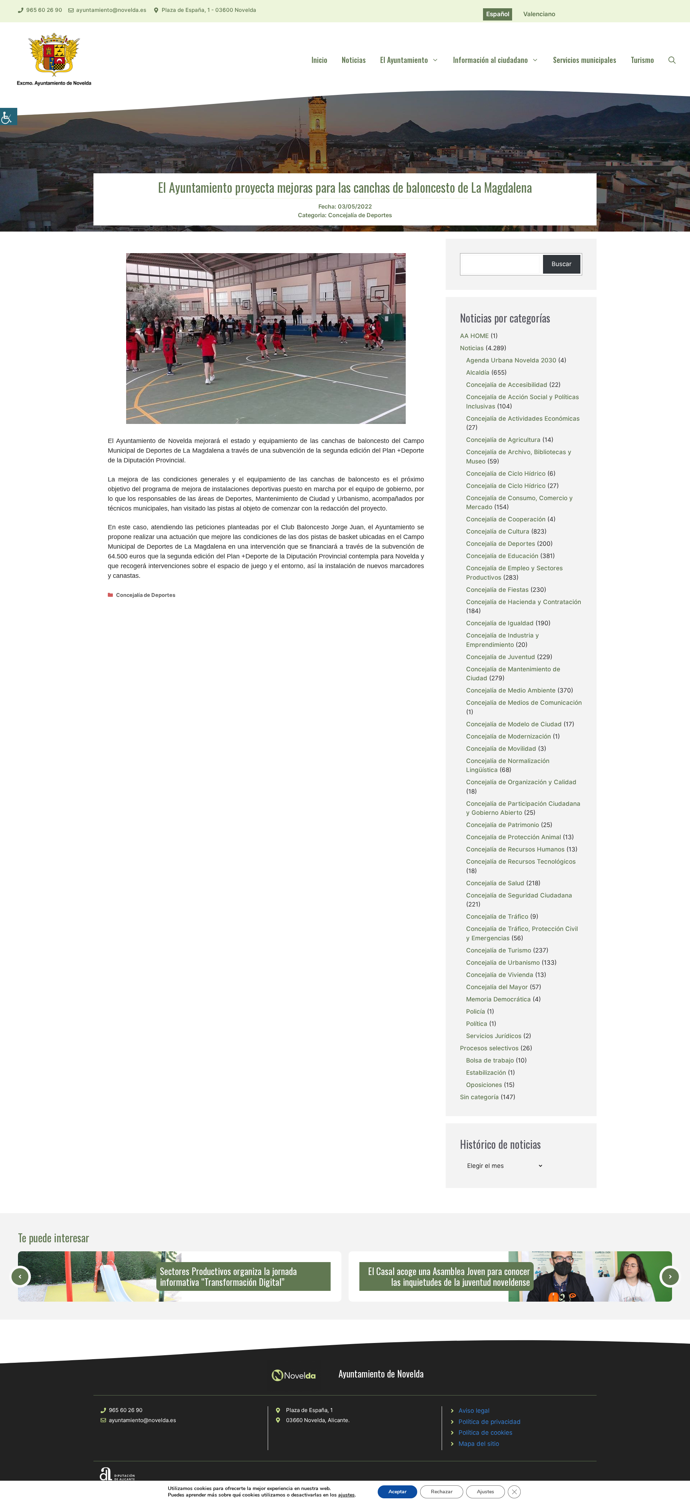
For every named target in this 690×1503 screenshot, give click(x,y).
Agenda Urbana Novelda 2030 (511, 360)
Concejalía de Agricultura (503, 439)
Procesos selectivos (489, 1048)
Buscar (561, 264)
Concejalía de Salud (495, 883)
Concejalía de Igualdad (500, 623)
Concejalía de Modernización (508, 736)
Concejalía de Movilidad (501, 748)
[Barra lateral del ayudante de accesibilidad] (8, 116)
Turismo (642, 59)
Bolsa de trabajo (490, 1060)
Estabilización (486, 1072)
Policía (475, 1011)
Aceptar (397, 1491)
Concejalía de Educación (502, 555)
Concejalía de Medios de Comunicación (524, 702)
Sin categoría (479, 1097)
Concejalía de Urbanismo (503, 962)
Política (476, 1023)
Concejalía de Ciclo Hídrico (506, 473)
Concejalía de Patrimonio (502, 824)
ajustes (346, 1495)
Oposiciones (484, 1084)
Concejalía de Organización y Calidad (521, 782)
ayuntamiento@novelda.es (111, 9)
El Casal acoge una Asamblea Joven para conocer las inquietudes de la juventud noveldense (449, 1276)
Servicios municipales (584, 59)
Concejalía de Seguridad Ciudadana (519, 895)
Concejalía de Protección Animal (513, 837)
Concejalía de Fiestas (497, 589)
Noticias (354, 59)
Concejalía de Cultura (497, 531)
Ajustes (485, 1491)
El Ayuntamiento (404, 59)
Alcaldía (477, 372)
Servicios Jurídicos (493, 1036)
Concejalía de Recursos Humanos (515, 849)
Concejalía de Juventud (500, 657)
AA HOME (474, 335)
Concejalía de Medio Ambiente (511, 690)
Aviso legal (474, 1410)
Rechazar (441, 1491)
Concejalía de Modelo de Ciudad (514, 724)
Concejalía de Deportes (360, 215)
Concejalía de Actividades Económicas (523, 418)
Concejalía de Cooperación (506, 519)
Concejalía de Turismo (498, 950)
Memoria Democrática (498, 999)
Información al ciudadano (490, 59)
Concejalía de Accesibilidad (506, 384)
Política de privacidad (490, 1421)
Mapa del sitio (479, 1443)
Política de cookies (485, 1432)
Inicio (319, 59)
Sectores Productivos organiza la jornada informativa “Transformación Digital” (228, 1276)
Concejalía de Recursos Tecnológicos (521, 861)
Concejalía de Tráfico (497, 916)
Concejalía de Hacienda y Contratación (523, 602)
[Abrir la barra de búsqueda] (672, 59)
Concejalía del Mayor (497, 987)
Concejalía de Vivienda (499, 974)
